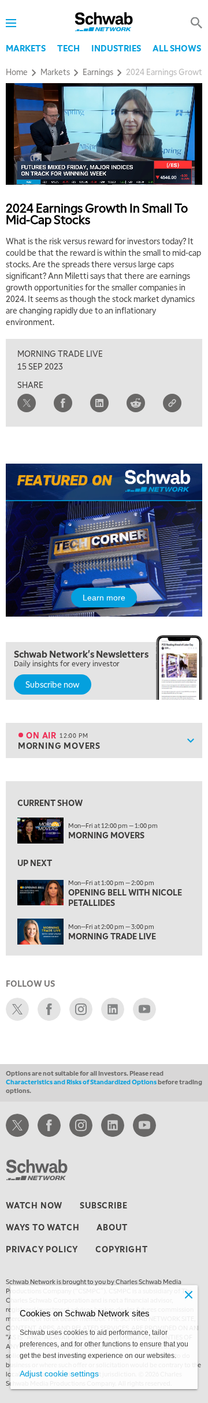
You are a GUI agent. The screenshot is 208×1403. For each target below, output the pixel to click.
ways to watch (42, 1227)
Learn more (104, 597)
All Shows (177, 48)
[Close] (188, 1294)
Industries (116, 48)
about (111, 1227)
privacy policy (42, 1249)
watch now (34, 1205)
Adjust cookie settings (59, 1373)
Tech (68, 48)
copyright (121, 1249)
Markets (26, 48)
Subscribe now (52, 684)
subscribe (103, 1205)
